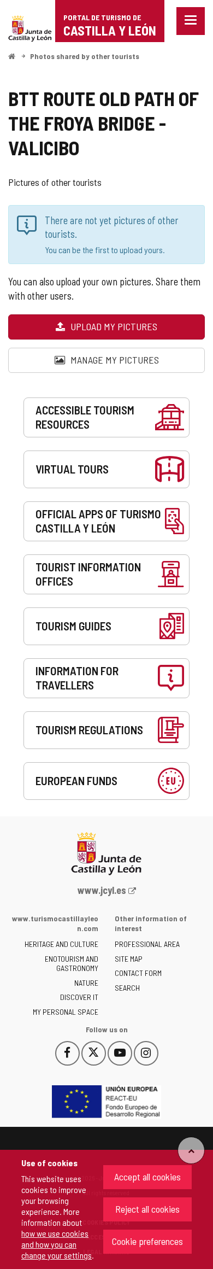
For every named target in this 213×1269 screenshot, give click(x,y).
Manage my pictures (113, 360)
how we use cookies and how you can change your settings (56, 1244)
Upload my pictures (112, 326)
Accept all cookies (147, 1177)
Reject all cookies (147, 1209)
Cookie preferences (147, 1241)
